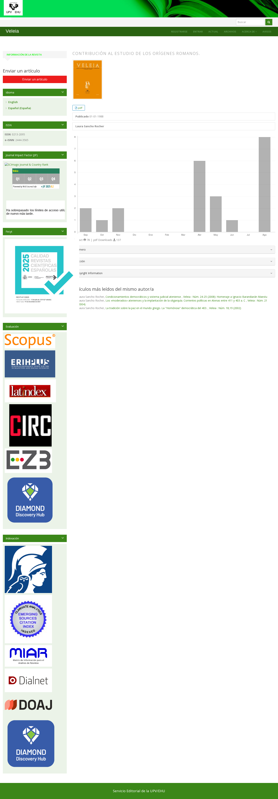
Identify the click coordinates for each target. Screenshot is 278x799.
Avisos (266, 31)
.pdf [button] (80, 108)
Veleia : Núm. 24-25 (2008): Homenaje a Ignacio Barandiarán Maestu (225, 296)
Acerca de (248, 31)
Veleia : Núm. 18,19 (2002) (225, 308)
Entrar (198, 31)
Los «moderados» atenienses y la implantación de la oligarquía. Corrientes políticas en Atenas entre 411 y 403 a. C (176, 300)
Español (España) (19, 108)
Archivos (230, 31)
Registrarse (179, 31)
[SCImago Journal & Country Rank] (26, 164)
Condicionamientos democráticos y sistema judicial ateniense (144, 296)
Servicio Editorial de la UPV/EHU (139, 791)
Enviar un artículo (34, 79)
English (13, 102)
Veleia (12, 31)
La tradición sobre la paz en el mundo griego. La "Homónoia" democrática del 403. (157, 308)
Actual (213, 31)
